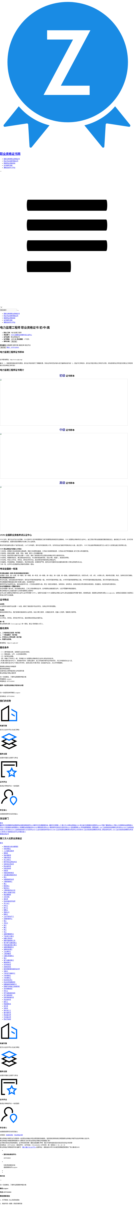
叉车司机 (6, 897)
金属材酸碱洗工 (9, 934)
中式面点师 (7, 1017)
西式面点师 (7, 1015)
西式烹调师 (7, 1019)
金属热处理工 (8, 949)
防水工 (6, 905)
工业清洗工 (7, 951)
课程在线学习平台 (9, 167)
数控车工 (6, 888)
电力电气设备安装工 (10, 943)
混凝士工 (6, 912)
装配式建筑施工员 (9, 940)
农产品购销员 (8, 995)
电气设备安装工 (9, 960)
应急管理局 (75, 827)
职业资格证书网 (18, 1135)
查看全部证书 (4, 834)
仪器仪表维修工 (9, 956)
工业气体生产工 (9, 916)
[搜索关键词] (18, 310)
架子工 (6, 908)
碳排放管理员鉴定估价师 (12, 969)
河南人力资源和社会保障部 (123, 825)
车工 (5, 932)
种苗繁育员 (7, 1004)
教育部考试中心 (43, 827)
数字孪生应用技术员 (10, 862)
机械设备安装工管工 (10, 945)
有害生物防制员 (9, 873)
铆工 (5, 925)
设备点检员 (7, 857)
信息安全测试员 (9, 864)
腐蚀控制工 (7, 962)
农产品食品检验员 (9, 993)
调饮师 (6, 899)
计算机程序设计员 (9, 890)
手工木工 (6, 903)
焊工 (5, 877)
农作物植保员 (8, 988)
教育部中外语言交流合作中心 (60, 827)
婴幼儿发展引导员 (9, 892)
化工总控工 (7, 859)
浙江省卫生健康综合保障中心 (90, 825)
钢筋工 (6, 910)
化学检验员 (7, 964)
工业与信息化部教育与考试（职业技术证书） (99, 829)
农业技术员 (7, 999)
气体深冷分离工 (9, 936)
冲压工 (6, 923)
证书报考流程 (8, 165)
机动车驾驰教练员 (9, 982)
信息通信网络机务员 (10, 875)
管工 (5, 884)
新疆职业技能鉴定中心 (28, 827)
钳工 (5, 921)
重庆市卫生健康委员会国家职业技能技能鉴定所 (16, 825)
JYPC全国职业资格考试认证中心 (21, 335)
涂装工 (6, 971)
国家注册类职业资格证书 (12, 159)
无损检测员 (7, 967)
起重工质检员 (8, 938)
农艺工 (6, 991)
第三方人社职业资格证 (70, 825)
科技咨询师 (7, 868)
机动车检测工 (8, 980)
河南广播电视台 (107, 825)
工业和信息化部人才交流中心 (25, 829)
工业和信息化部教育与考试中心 (114, 827)
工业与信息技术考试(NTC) (46, 829)
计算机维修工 (8, 881)
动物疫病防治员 (9, 879)
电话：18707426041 (13, 347)
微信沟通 (14, 341)
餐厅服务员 (7, 1012)
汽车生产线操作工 (9, 973)
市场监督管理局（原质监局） (91, 827)
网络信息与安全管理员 (11, 846)
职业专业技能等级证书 (11, 161)
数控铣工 (6, 886)
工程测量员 (7, 953)
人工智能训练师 (9, 851)
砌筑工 (6, 914)
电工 (5, 958)
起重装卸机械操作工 (10, 984)
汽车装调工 (7, 975)
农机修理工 (7, 849)
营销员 (6, 853)
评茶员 (6, 1008)
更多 (1, 823)
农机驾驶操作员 (9, 997)
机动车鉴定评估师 (9, 901)
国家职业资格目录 (9, 163)
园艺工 (6, 1002)
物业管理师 (7, 894)
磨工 (5, 927)
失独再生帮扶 (9, 1135)
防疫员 (6, 870)
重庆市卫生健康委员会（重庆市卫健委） (47, 825)
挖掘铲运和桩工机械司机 (12, 986)
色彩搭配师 (7, 855)
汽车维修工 (7, 977)
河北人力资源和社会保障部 (10, 827)
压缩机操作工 (8, 918)
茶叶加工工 (7, 1010)
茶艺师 (6, 1006)
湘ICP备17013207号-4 (29, 1147)
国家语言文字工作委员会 (17, 832)
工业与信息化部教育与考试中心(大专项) (69, 829)
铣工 (5, 929)
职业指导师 (7, 866)
